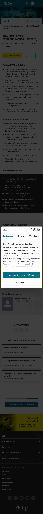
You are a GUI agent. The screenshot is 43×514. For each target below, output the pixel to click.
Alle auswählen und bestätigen (21, 275)
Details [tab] (21, 236)
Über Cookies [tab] (34, 236)
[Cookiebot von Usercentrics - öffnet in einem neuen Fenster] (30, 229)
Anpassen (20, 282)
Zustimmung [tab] (8, 236)
